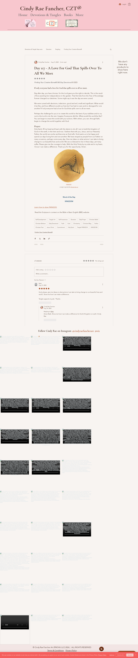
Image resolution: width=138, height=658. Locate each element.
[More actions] (102, 62)
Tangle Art (52, 219)
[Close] (136, 654)
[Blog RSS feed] (101, 636)
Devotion (48, 49)
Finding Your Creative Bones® (73, 49)
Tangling (57, 49)
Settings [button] (111, 655)
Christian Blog (87, 223)
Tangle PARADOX (82, 227)
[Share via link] (49, 239)
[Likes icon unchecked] (40, 303)
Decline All (120, 655)
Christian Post (39, 227)
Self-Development (40, 219)
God (68, 223)
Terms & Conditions (55, 637)
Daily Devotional (53, 223)
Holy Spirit (71, 227)
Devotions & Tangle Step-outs (33, 49)
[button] (129, 4)
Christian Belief (93, 219)
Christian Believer (40, 223)
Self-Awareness (63, 219)
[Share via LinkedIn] (44, 239)
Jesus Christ (50, 227)
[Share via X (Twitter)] (40, 239)
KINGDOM (94, 227)
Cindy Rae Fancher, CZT (48, 8)
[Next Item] (86, 477)
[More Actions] (102, 284)
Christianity (76, 223)
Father (96, 223)
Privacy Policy (71, 637)
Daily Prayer (82, 219)
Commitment (61, 227)
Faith (62, 223)
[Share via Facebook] (35, 239)
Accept (130, 655)
